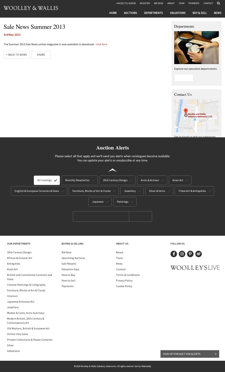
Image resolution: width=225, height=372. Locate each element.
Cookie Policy (124, 286)
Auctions (130, 13)
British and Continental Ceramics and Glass (29, 277)
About (171, 3)
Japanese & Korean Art (20, 301)
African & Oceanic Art (19, 258)
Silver (10, 345)
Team (181, 3)
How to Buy (68, 275)
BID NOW (158, 3)
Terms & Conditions (128, 275)
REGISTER (145, 3)
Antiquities (13, 263)
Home (113, 13)
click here (101, 44)
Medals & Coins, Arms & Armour (25, 313)
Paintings (122, 201)
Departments (153, 13)
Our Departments (19, 243)
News (217, 13)
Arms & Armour (150, 180)
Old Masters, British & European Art (28, 328)
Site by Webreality (143, 366)
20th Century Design (115, 180)
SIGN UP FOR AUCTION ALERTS (181, 354)
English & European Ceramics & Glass (37, 191)
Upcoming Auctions (73, 258)
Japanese (98, 201)
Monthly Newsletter (77, 180)
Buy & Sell (200, 13)
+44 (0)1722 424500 (126, 3)
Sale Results (69, 263)
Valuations (178, 13)
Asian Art (177, 180)
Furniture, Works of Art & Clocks (91, 191)
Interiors (12, 296)
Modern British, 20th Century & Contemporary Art (25, 320)
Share (41, 54)
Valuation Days (70, 269)
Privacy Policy (124, 280)
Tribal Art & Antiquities (192, 191)
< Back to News (16, 54)
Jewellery (130, 191)
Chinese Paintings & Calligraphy (26, 284)
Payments (194, 3)
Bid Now (66, 252)
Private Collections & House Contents (30, 339)
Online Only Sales (17, 334)
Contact (208, 3)
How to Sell (68, 280)
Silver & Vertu (157, 191)
